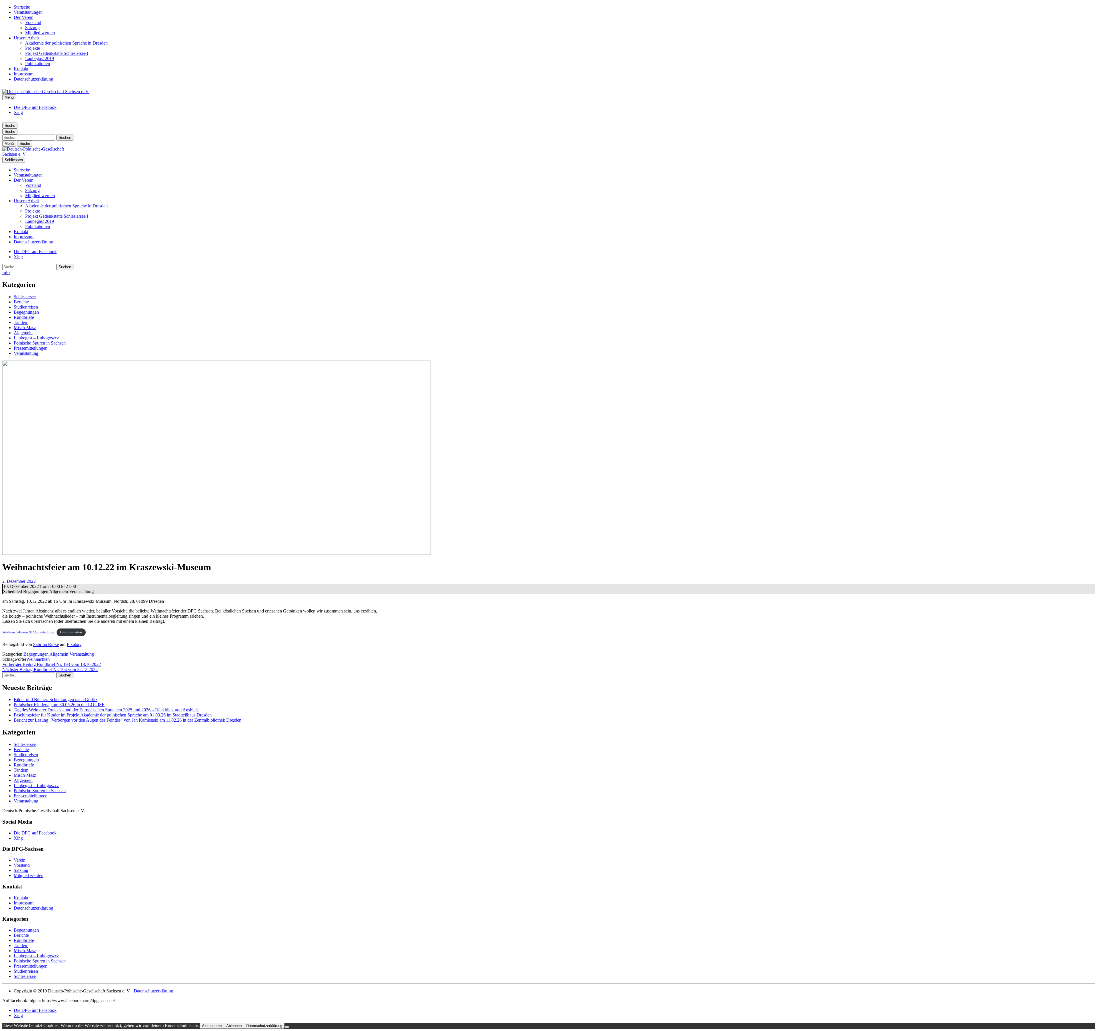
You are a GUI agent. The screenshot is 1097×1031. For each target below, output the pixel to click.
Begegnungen (26, 312)
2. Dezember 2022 (19, 581)
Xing (18, 112)
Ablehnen (234, 1026)
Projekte (32, 48)
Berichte (21, 301)
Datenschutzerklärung (33, 79)
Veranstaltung (26, 353)
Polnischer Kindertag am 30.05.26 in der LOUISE (59, 704)
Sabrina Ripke (46, 644)
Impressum (23, 73)
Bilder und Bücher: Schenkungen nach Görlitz (55, 699)
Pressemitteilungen (30, 348)
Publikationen (37, 63)
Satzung (32, 27)
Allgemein (23, 332)
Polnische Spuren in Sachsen (40, 343)
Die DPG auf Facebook (35, 107)
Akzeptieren (212, 1026)
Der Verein (23, 17)
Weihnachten (38, 659)
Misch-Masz (25, 327)
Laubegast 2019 (39, 58)
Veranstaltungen (28, 12)
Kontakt (21, 68)
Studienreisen (26, 307)
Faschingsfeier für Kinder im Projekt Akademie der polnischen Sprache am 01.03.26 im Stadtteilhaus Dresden (113, 714)
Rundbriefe (24, 317)
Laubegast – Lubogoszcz (36, 337)
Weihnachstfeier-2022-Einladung (28, 632)
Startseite (22, 7)
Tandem (21, 322)
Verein (19, 860)
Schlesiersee (25, 296)
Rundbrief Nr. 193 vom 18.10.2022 (51, 664)
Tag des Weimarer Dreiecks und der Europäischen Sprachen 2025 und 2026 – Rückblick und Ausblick (106, 709)
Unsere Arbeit (26, 37)
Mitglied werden (40, 32)
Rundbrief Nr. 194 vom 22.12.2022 (50, 669)
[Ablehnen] (287, 1027)
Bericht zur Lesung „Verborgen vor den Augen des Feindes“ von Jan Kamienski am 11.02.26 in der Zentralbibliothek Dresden (127, 720)
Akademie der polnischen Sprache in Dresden (66, 43)
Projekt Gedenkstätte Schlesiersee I (56, 53)
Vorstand (33, 22)
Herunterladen (71, 632)
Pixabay (74, 644)
